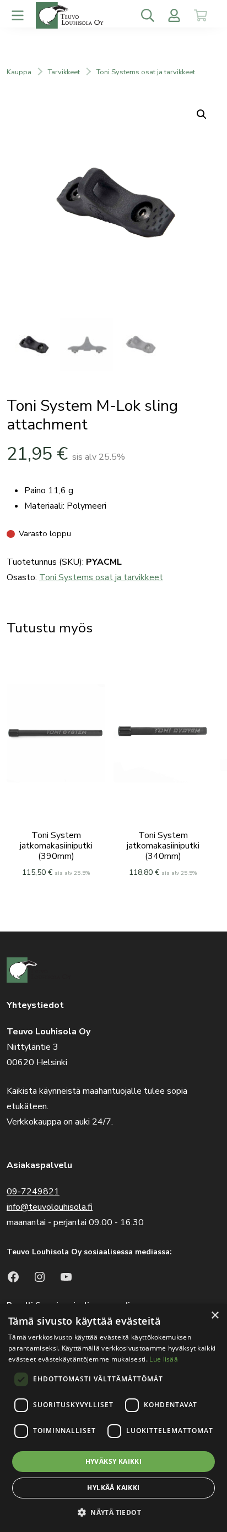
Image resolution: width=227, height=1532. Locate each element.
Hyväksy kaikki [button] (113, 1461)
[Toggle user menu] (174, 15)
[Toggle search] (148, 15)
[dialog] (113, 1418)
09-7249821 (33, 1192)
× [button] (214, 1315)
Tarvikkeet (64, 72)
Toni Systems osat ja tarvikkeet (145, 72)
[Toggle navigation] (18, 15)
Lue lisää (163, 1359)
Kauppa (19, 72)
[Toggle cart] (201, 15)
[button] (113, 1512)
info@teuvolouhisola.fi (50, 1207)
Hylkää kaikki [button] (113, 1487)
